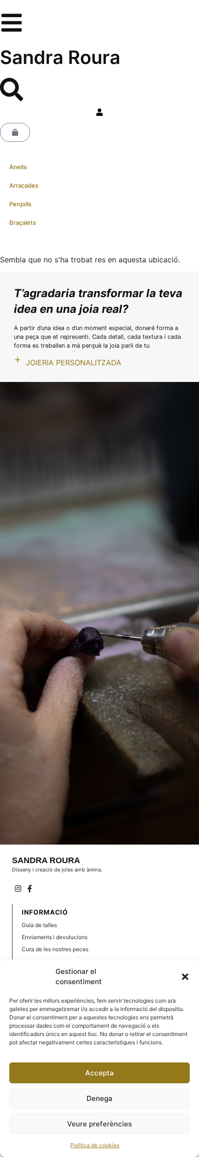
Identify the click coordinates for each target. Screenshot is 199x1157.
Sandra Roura (60, 57)
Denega (99, 1098)
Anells (18, 167)
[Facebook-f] (30, 889)
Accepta (99, 1072)
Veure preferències (99, 1123)
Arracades (23, 185)
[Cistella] (15, 132)
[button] (185, 976)
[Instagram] (18, 889)
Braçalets (22, 222)
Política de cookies (94, 1145)
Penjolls (20, 204)
